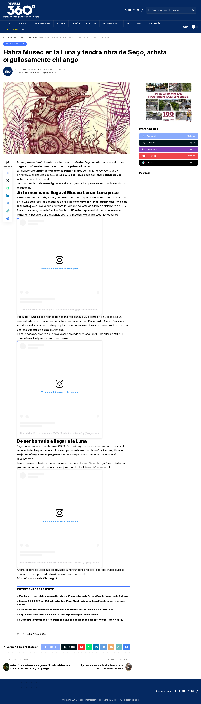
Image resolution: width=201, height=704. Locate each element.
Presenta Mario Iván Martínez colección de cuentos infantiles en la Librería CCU (66, 609)
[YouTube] (130, 10)
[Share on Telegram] (7, 203)
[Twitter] (126, 10)
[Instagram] (134, 10)
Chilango (49, 578)
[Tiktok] (168, 163)
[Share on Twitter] (7, 180)
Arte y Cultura (15, 44)
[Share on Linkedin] (7, 195)
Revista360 (35, 69)
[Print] (7, 218)
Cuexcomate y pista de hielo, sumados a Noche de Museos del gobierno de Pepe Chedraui (71, 619)
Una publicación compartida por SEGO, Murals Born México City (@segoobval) (59, 433)
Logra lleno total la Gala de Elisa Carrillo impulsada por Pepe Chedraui (59, 614)
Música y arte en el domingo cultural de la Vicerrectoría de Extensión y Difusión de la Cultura (73, 596)
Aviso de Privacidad (129, 699)
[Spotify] (138, 10)
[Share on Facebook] (7, 173)
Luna (29, 633)
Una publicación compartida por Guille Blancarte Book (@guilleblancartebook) (59, 309)
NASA (102, 170)
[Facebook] (122, 10)
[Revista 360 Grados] (21, 10)
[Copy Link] (7, 210)
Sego (43, 633)
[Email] (111, 647)
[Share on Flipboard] (81, 647)
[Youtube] (168, 156)
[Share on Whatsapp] (7, 188)
